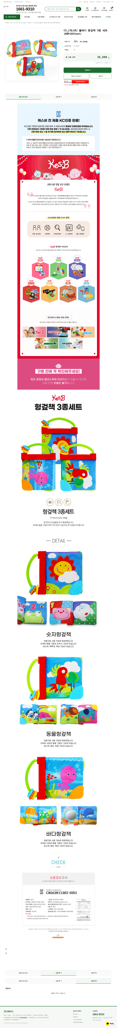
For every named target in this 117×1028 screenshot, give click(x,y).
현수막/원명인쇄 (96, 17)
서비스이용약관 (77, 1019)
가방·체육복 (40, 17)
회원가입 (86, 1)
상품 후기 (59, 97)
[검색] (78, 9)
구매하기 (87, 70)
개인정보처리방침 (78, 1022)
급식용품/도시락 (82, 17)
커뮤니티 (28, 1)
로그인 (80, 1)
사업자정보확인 (23, 1017)
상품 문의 (94, 97)
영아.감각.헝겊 (22, 22)
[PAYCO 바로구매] (80, 81)
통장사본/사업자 (8, 1)
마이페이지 (98, 1)
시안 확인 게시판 (18, 1)
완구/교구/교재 (68, 17)
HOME (7, 22)
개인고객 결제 (106, 1)
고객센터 (108, 17)
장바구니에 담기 (76, 76)
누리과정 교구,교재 (54, 17)
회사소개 (75, 1014)
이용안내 (75, 1016)
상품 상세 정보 (23, 97)
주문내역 (92, 1)
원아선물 (27, 17)
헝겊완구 (29, 22)
